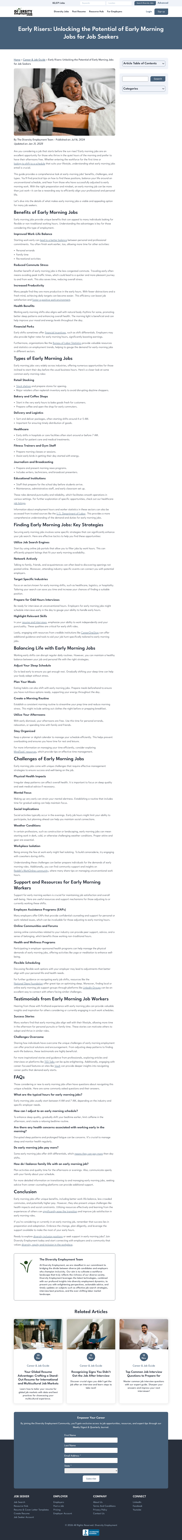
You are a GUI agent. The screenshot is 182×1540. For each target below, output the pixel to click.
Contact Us (99, 1513)
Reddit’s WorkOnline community (31, 871)
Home (17, 60)
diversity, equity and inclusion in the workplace (47, 1244)
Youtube (137, 1510)
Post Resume (79, 12)
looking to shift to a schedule (29, 163)
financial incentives (55, 332)
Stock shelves (23, 386)
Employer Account (62, 1513)
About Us (98, 1502)
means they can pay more (88, 1154)
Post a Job (58, 1506)
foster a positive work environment (51, 300)
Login (149, 12)
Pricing (56, 1510)
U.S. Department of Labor (71, 513)
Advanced (163, 3)
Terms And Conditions (104, 1506)
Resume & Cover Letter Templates (31, 1510)
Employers (58, 1502)
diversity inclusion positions (48, 1236)
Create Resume (22, 1513)
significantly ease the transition (60, 1211)
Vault (57, 1066)
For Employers (114, 12)
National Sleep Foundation (28, 983)
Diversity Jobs (61, 12)
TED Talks (49, 1062)
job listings (19, 503)
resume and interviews (34, 622)
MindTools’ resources (25, 752)
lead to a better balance (53, 240)
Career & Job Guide (34, 60)
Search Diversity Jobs (145, 3)
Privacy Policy (100, 1510)
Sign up (161, 12)
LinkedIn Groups (92, 987)
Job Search (19, 1502)
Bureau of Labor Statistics (67, 343)
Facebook (137, 1506)
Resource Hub (96, 12)
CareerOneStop (90, 632)
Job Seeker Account (24, 1517)
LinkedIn (137, 1502)
